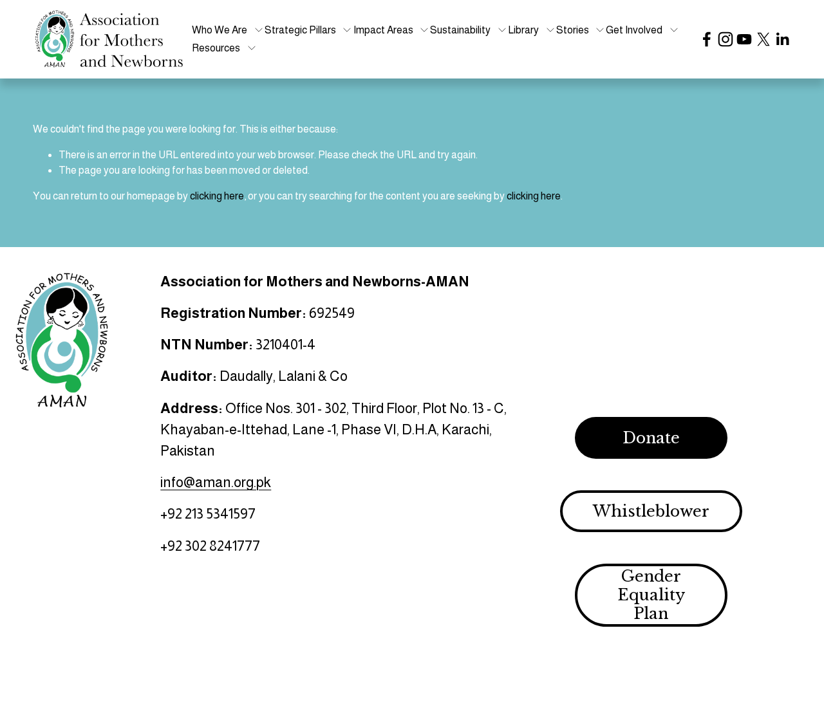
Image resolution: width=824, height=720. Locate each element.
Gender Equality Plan (651, 595)
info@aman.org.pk (215, 482)
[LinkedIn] (782, 39)
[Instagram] (725, 39)
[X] (763, 39)
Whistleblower (651, 511)
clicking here (217, 195)
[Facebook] (707, 39)
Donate (651, 438)
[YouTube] (744, 39)
